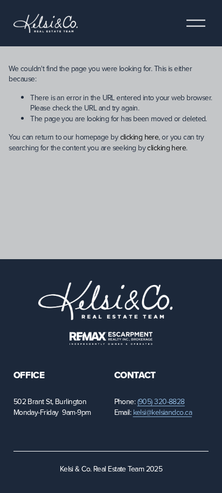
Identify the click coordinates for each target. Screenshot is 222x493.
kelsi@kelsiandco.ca (162, 412)
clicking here (139, 136)
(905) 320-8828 (161, 402)
